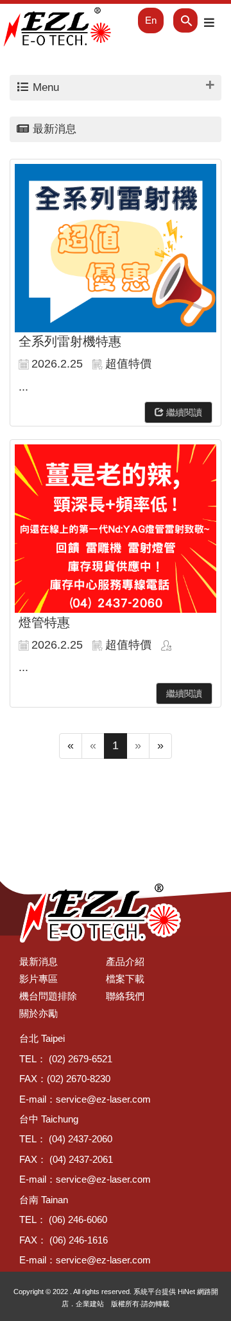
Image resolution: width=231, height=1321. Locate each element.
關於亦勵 (38, 1013)
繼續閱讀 (183, 412)
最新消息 (38, 961)
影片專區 (38, 978)
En (151, 20)
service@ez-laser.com (103, 1099)
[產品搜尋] (176, 20)
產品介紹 (125, 961)
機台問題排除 (48, 996)
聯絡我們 (125, 996)
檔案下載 (125, 978)
